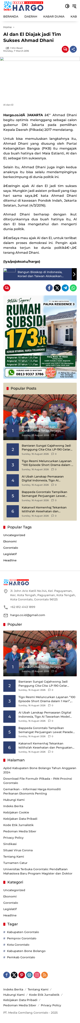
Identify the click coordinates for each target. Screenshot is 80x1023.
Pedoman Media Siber (19, 831)
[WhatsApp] (73, 287)
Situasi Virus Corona (18, 850)
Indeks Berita (13, 806)
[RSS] (44, 975)
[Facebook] (49, 287)
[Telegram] (65, 287)
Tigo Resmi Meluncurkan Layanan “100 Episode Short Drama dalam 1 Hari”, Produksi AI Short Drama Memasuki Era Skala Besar (47, 463)
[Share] (73, 49)
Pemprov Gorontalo (21, 938)
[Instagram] (37, 975)
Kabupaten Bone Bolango (26, 951)
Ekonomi (10, 541)
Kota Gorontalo (18, 944)
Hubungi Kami (14, 800)
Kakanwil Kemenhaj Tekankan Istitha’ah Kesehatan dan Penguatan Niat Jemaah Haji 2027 (46, 510)
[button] (67, 6)
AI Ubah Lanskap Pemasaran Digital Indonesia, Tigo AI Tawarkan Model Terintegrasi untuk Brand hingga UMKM (43, 479)
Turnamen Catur (15, 863)
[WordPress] (29, 975)
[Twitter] (57, 287)
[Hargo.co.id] (23, 6)
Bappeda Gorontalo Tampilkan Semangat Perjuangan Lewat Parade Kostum (44, 494)
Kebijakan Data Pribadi (20, 819)
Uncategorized (14, 535)
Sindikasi (10, 844)
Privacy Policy (13, 837)
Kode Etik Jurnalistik (18, 825)
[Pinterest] (21, 975)
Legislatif (10, 554)
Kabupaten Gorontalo (23, 932)
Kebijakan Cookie (16, 812)
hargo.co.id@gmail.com (27, 615)
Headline (10, 560)
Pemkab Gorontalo (21, 957)
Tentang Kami (13, 856)
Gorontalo (10, 548)
